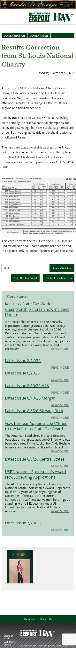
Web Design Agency (10, 643)
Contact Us (46, 619)
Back (6, 268)
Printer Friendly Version (59, 278)
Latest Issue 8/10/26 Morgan (30, 398)
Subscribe (29, 619)
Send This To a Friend (25, 278)
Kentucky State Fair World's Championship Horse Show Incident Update (37, 309)
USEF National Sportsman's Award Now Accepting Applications (35, 474)
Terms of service (8, 636)
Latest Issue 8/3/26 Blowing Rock (34, 410)
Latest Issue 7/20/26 (23, 523)
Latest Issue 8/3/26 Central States (35, 459)
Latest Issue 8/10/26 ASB (27, 385)
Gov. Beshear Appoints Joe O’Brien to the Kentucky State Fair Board (36, 426)
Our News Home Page (14, 35)
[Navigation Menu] (2, 15)
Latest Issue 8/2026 (22, 373)
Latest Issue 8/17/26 (23, 360)
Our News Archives (39, 35)
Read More (60, 349)
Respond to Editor (62, 268)
